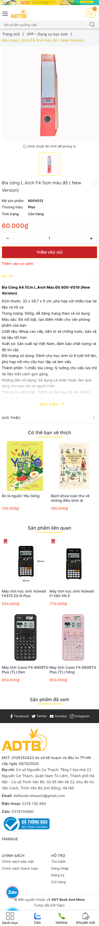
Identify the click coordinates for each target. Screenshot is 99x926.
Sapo (61, 905)
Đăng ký (57, 875)
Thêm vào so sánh (18, 264)
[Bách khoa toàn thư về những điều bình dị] (74, 466)
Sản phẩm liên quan (49, 528)
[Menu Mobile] (5, 13)
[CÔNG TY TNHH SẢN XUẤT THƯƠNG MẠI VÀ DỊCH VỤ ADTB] (19, 13)
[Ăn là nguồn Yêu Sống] (25, 466)
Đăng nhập (60, 869)
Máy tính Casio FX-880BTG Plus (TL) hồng (73, 669)
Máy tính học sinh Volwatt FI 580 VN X (72, 593)
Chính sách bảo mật (18, 862)
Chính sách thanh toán (20, 869)
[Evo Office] (49, 2)
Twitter (41, 716)
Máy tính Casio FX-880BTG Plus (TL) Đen (25, 669)
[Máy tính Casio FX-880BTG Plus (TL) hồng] (73, 637)
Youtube (60, 716)
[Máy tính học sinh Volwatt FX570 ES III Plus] (26, 561)
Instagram (81, 716)
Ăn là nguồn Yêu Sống (21, 496)
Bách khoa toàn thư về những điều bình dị (70, 498)
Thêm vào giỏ (50, 252)
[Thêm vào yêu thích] (94, 182)
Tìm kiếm (58, 862)
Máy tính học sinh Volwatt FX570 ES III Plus (24, 593)
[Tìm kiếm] (92, 25)
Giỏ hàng (58, 882)
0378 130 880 (34, 804)
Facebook (21, 716)
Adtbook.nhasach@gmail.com (39, 796)
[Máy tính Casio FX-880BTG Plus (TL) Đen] (26, 637)
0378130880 (23, 811)
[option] (49, 94)
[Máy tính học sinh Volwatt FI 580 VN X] (73, 561)
